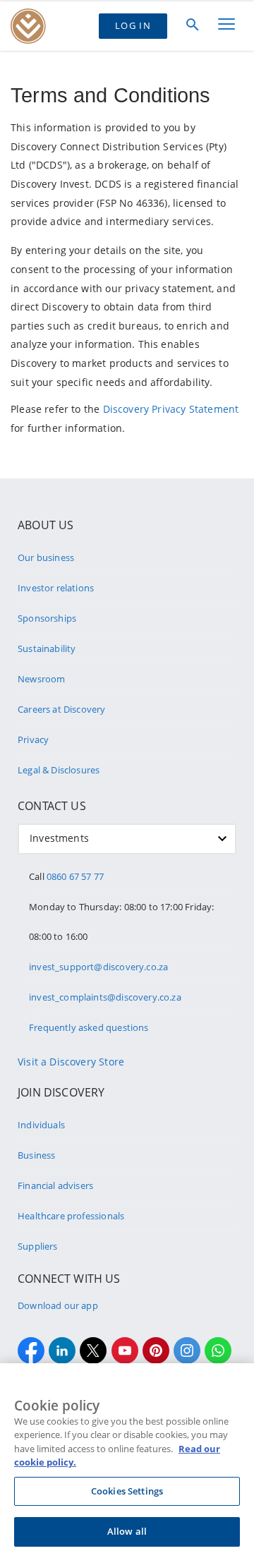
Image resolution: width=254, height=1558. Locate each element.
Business (36, 1155)
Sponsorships (47, 618)
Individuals (41, 1124)
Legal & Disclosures (58, 769)
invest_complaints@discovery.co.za (105, 997)
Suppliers (38, 1246)
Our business (46, 557)
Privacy (33, 739)
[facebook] (31, 1350)
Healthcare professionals (71, 1215)
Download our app (58, 1305)
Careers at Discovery (62, 709)
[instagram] (187, 1350)
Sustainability (46, 648)
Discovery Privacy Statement (171, 409)
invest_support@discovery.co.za (98, 966)
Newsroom (41, 678)
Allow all (127, 1531)
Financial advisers (55, 1185)
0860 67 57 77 (75, 876)
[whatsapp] (218, 1350)
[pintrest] (156, 1350)
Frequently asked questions (89, 1027)
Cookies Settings (127, 1491)
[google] (124, 1350)
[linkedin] (62, 1350)
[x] (93, 1350)
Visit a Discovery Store (71, 1061)
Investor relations (56, 587)
